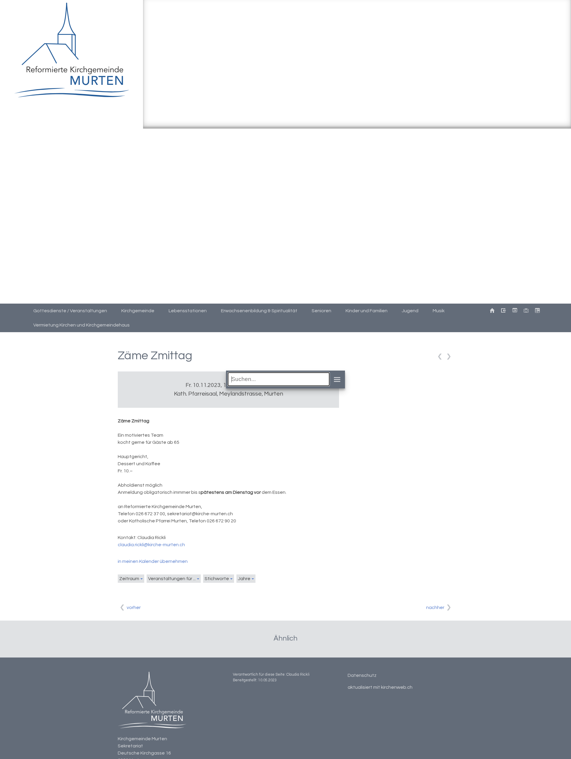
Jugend (410, 310)
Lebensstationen (188, 310)
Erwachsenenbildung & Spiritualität (259, 310)
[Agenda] (536, 311)
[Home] (491, 311)
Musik (439, 310)
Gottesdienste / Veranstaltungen (70, 310)
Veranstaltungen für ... (172, 578)
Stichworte (217, 578)
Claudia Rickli (298, 675)
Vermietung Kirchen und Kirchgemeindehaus (81, 325)
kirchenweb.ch (396, 687)
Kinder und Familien (367, 310)
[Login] (503, 311)
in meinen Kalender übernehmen (153, 561)
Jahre (244, 578)
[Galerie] (525, 311)
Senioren (321, 310)
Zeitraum (129, 578)
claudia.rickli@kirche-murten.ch (151, 544)
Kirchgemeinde (137, 310)
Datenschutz (362, 675)
